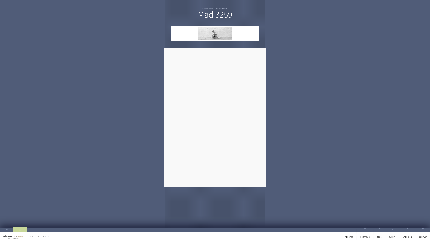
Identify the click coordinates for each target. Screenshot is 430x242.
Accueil (204, 8)
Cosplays (217, 8)
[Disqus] (215, 77)
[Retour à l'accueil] (13, 237)
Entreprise (210, 8)
